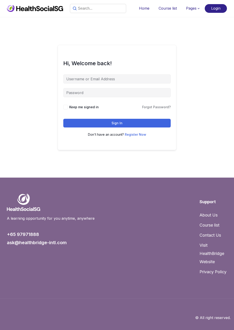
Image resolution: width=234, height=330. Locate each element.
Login (216, 8)
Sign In (117, 123)
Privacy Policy (212, 271)
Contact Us (210, 235)
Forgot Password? (156, 107)
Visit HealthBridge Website (211, 253)
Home (144, 8)
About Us (208, 215)
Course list (168, 8)
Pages (191, 8)
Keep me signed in (84, 107)
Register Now (135, 134)
